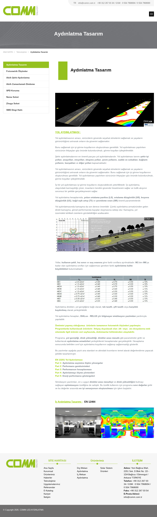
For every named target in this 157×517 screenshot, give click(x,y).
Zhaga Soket (12, 103)
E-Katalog (48, 490)
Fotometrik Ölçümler (17, 71)
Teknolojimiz (21, 52)
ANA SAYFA (8, 52)
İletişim (47, 497)
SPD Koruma (12, 90)
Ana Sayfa (49, 468)
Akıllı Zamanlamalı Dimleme (20, 84)
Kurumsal (48, 471)
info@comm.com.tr (86, 3)
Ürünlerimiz (49, 474)
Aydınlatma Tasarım (39, 52)
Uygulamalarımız (52, 484)
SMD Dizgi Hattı (14, 110)
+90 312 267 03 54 (136, 490)
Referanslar (49, 487)
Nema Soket (12, 97)
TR (74, 3)
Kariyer (47, 494)
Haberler (48, 477)
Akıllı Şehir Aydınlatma (18, 77)
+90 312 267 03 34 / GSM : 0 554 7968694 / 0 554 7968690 (123, 3)
